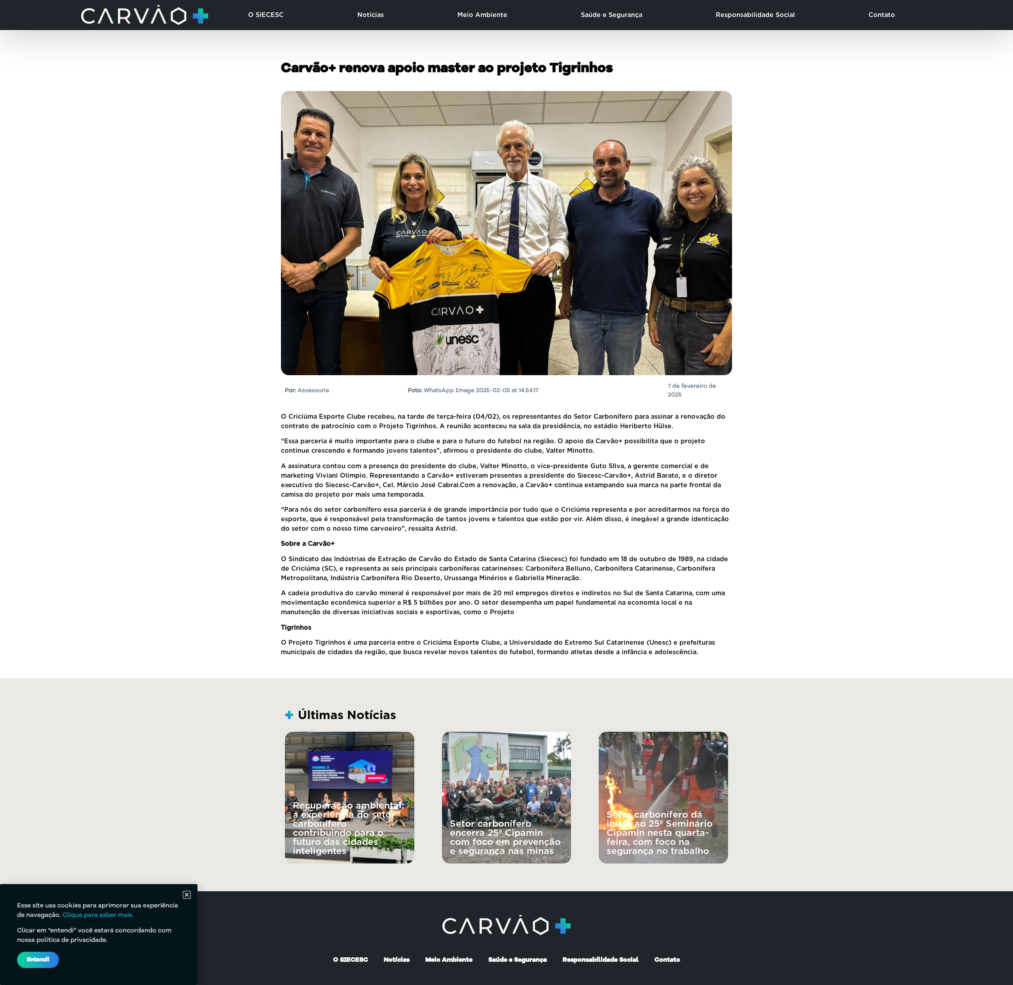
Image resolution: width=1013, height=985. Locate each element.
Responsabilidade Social (755, 15)
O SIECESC (266, 15)
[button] (187, 895)
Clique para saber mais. (98, 915)
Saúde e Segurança (611, 15)
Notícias (370, 15)
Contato (882, 15)
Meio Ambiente (482, 15)
